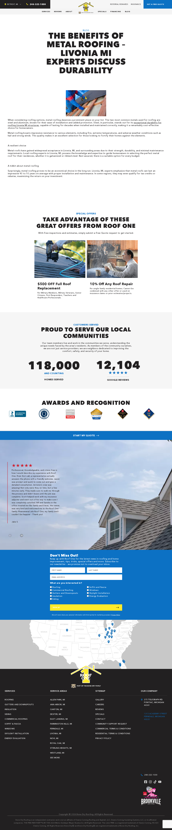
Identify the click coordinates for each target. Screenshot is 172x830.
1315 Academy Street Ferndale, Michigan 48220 (155, 716)
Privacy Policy (115, 615)
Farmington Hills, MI (61, 724)
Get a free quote (155, 4)
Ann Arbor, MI (57, 704)
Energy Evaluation (98, 596)
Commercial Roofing (62, 590)
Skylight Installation (99, 593)
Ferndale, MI (56, 728)
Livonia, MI (55, 733)
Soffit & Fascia (13, 724)
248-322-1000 (150, 775)
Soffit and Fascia (97, 587)
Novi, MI (54, 738)
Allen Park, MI (57, 699)
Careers (99, 704)
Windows (94, 590)
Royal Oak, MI (57, 743)
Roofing (56, 587)
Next (21, 535)
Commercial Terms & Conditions (113, 728)
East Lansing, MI (59, 719)
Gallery (99, 699)
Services (46, 11)
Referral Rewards (119, 4)
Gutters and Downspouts (65, 593)
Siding (55, 599)
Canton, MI (56, 709)
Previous (10, 535)
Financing (115, 11)
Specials (102, 11)
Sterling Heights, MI (61, 748)
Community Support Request (111, 724)
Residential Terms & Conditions (112, 733)
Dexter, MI (55, 714)
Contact (100, 719)
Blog (127, 11)
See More (55, 757)
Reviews (58, 11)
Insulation (57, 596)
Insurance (136, 4)
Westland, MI (57, 753)
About (69, 11)
